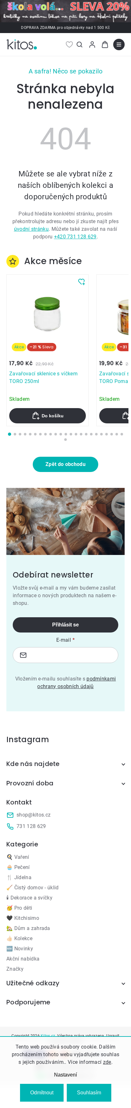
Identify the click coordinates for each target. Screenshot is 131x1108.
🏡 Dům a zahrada (28, 928)
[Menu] (119, 44)
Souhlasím (89, 1092)
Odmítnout (41, 1092)
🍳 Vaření (17, 857)
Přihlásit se (65, 624)
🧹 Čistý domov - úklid (32, 888)
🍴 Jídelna (18, 877)
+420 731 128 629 (75, 237)
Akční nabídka (22, 959)
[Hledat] (79, 44)
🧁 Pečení (18, 867)
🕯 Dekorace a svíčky (29, 898)
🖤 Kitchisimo (22, 918)
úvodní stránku (31, 229)
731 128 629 (31, 826)
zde (107, 1062)
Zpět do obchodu (65, 464)
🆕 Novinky (19, 949)
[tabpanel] (47, 350)
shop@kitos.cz (34, 815)
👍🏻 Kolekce (19, 938)
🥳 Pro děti (19, 908)
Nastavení (65, 1074)
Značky (15, 969)
